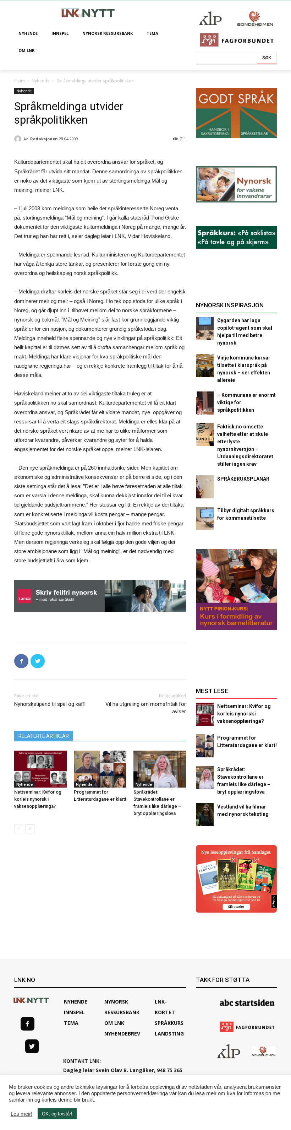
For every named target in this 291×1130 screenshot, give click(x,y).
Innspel (74, 1012)
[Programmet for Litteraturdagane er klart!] (100, 769)
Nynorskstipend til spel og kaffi (50, 704)
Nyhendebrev (122, 1033)
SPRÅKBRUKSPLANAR (243, 479)
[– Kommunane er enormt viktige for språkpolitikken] (205, 403)
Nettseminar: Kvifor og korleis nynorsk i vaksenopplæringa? (37, 799)
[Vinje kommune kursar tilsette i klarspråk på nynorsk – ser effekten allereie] (205, 365)
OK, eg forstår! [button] (57, 1114)
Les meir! (21, 1114)
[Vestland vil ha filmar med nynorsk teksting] (205, 814)
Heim (19, 81)
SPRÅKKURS (169, 1023)
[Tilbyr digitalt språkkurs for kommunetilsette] (205, 518)
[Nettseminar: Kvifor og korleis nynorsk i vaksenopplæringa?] (40, 769)
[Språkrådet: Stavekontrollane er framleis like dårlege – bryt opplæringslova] (159, 769)
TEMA (71, 1023)
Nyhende (41, 81)
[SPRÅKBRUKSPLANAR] (205, 486)
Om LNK (114, 1023)
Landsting (169, 1033)
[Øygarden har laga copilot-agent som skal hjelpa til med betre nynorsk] (205, 328)
